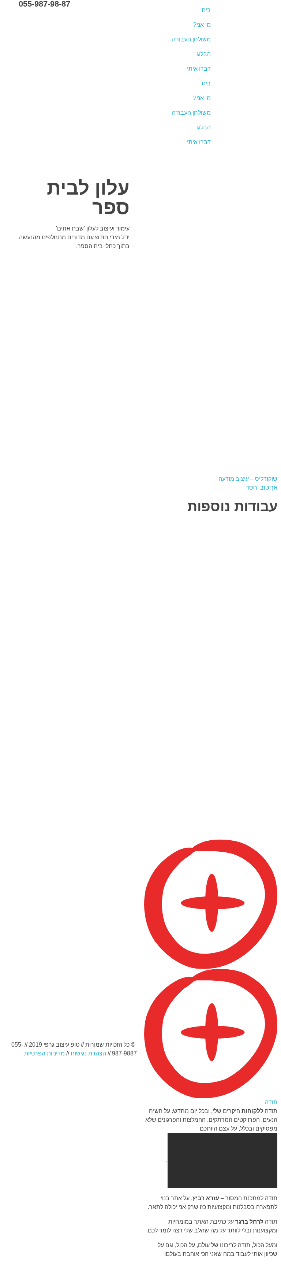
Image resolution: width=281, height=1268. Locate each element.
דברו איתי (199, 69)
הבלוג (203, 54)
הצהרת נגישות (88, 1053)
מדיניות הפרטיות (44, 1053)
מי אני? (202, 25)
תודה (271, 1102)
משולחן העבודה (191, 39)
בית (206, 10)
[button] (210, 973)
